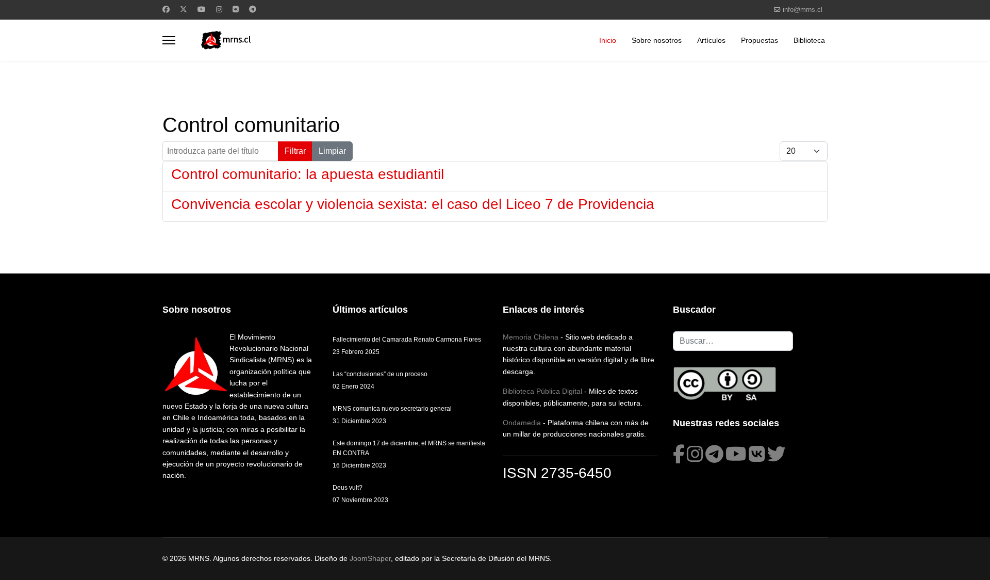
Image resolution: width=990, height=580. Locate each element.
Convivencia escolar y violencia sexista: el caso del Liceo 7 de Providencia (412, 204)
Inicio (607, 40)
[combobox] (733, 341)
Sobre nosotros (657, 40)
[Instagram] (219, 9)
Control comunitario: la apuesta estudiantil (307, 174)
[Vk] (236, 9)
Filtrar (295, 151)
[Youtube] (201, 9)
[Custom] (252, 9)
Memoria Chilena (530, 337)
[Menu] (168, 40)
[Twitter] (183, 9)
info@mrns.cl (802, 9)
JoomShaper (370, 558)
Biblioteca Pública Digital (542, 391)
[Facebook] (166, 9)
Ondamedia (522, 422)
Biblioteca (809, 40)
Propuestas (759, 40)
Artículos (711, 40)
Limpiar (332, 151)
